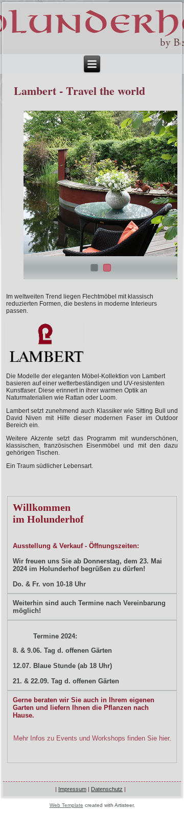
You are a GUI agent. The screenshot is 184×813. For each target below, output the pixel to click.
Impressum (72, 789)
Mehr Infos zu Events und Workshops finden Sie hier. (92, 738)
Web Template (66, 805)
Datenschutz (107, 789)
